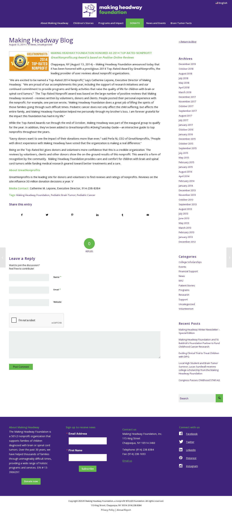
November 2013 (187, 195)
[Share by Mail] (147, 215)
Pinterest (191, 458)
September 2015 (188, 148)
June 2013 (184, 218)
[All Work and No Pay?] (3, 257)
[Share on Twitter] (47, 215)
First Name (75, 450)
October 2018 (186, 68)
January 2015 (186, 167)
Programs (184, 290)
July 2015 (183, 153)
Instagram (192, 466)
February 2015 (186, 162)
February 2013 (186, 232)
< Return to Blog (187, 41)
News (33, 44)
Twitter (190, 442)
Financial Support (188, 271)
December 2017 (187, 97)
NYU (181, 280)
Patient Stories (187, 285)
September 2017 (188, 111)
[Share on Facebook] (21, 215)
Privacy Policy (108, 509)
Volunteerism (186, 308)
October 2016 (186, 129)
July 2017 (183, 120)
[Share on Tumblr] (122, 215)
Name (57, 277)
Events (182, 266)
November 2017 (187, 101)
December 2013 (187, 190)
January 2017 (186, 124)
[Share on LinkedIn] (97, 215)
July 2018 (183, 78)
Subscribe (88, 468)
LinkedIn (191, 450)
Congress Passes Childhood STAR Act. (199, 380)
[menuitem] (220, 3)
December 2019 (187, 64)
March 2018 (185, 92)
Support (183, 299)
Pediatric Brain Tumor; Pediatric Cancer (73, 195)
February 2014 (186, 181)
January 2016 (186, 134)
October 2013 (186, 199)
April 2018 (184, 87)
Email (57, 289)
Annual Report (124, 509)
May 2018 (184, 82)
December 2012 (187, 241)
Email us (127, 460)
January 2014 (186, 185)
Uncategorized (44, 44)
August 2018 (185, 73)
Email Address (78, 433)
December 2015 (187, 138)
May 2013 (184, 223)
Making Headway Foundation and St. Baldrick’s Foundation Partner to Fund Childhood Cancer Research (199, 343)
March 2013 (185, 227)
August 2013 (185, 209)
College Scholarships (190, 262)
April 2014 (184, 176)
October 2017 (186, 106)
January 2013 (186, 237)
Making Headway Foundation (32, 195)
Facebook (192, 434)
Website (57, 302)
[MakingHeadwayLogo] (116, 10)
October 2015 (186, 143)
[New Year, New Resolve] (229, 257)
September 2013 (188, 204)
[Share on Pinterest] (72, 215)
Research (184, 294)
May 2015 (184, 157)
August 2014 (185, 171)
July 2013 (183, 213)
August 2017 (185, 115)
